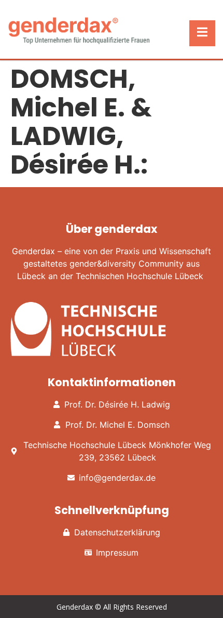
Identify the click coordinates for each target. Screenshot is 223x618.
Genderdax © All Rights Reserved (112, 607)
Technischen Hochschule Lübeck (139, 276)
